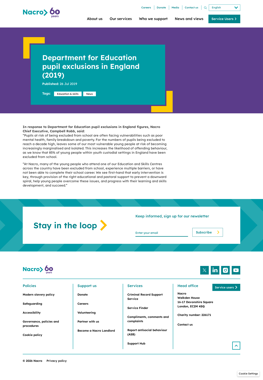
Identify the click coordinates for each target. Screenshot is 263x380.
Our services (121, 18)
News (89, 93)
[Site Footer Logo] (38, 269)
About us (95, 18)
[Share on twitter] (204, 270)
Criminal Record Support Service (145, 297)
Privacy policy (57, 361)
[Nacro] (42, 12)
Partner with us (88, 321)
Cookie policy (32, 335)
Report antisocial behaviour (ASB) (147, 332)
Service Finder (137, 308)
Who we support (153, 18)
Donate (161, 7)
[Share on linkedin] (215, 270)
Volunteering (86, 312)
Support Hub (136, 343)
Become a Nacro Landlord (96, 330)
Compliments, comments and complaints (148, 319)
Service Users (222, 19)
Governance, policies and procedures (41, 324)
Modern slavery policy (39, 294)
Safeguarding (32, 303)
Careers (146, 7)
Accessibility (32, 312)
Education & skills (68, 93)
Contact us (191, 7)
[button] (236, 346)
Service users (224, 287)
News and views (189, 18)
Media (175, 7)
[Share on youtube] (236, 270)
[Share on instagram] (225, 270)
